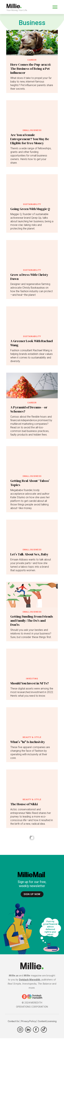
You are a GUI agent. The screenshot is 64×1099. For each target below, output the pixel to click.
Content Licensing (47, 1021)
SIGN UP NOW (32, 894)
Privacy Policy (28, 1021)
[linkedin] (28, 1030)
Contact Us (13, 1021)
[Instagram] (20, 1030)
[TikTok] (44, 1030)
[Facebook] (36, 1030)
